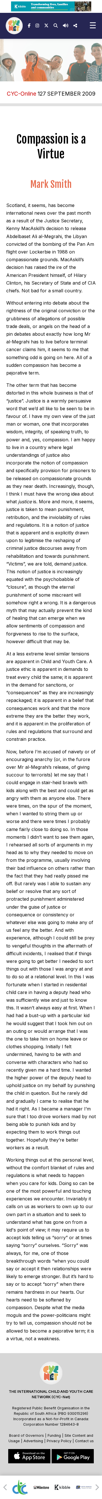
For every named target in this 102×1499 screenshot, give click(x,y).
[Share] (75, 25)
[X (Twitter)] (46, 25)
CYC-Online (21, 93)
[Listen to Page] (65, 25)
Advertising (34, 1441)
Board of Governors (26, 1435)
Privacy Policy (59, 1441)
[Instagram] (37, 25)
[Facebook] (29, 25)
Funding (54, 1435)
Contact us (84, 1441)
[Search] (56, 25)
